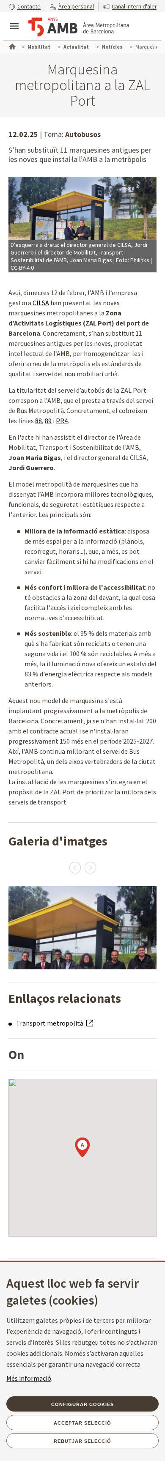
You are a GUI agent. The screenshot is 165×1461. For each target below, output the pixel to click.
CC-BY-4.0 (22, 267)
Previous (75, 867)
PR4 (62, 420)
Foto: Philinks (132, 260)
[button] (24, 6)
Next (90, 867)
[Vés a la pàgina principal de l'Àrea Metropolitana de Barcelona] (78, 27)
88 (38, 420)
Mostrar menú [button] (14, 19)
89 (48, 420)
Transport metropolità (50, 1023)
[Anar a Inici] (11, 46)
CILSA (41, 302)
